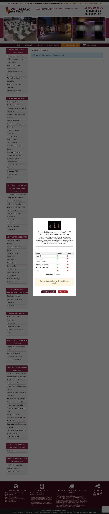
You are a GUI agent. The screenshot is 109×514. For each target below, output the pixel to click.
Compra (58, 274)
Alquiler (49, 274)
